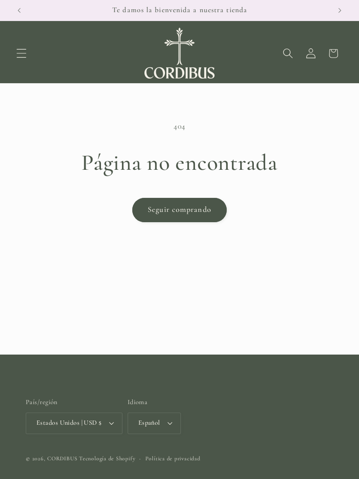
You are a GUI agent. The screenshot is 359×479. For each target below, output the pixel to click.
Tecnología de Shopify (107, 458)
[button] (21, 53)
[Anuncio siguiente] (340, 10)
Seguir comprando (179, 209)
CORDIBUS (62, 458)
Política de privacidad (173, 458)
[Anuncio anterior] (19, 10)
